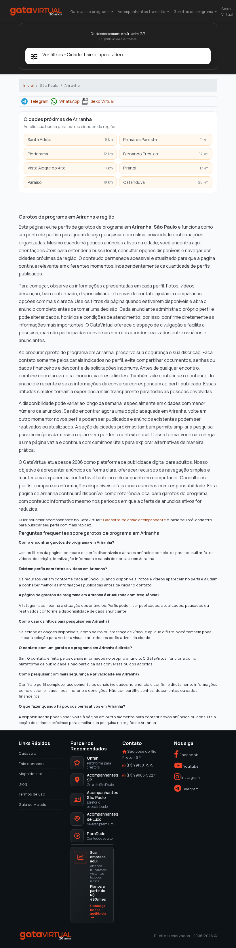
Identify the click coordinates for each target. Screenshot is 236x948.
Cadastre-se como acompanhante (134, 520)
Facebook (188, 754)
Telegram (39, 101)
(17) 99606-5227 (140, 774)
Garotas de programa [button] (90, 11)
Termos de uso (32, 794)
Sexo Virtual (227, 11)
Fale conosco (31, 763)
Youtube (190, 766)
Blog (23, 783)
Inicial (28, 85)
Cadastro (27, 753)
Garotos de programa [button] (194, 11)
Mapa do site (30, 773)
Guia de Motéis (32, 804)
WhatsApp (69, 101)
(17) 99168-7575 (139, 765)
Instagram (190, 777)
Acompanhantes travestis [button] (142, 11)
